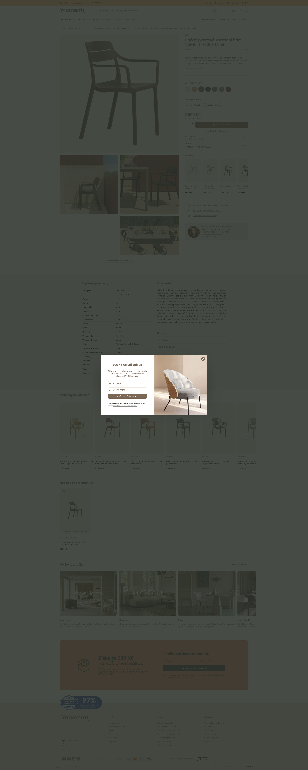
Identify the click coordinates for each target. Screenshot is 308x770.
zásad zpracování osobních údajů (125, 406)
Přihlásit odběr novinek (126, 396)
